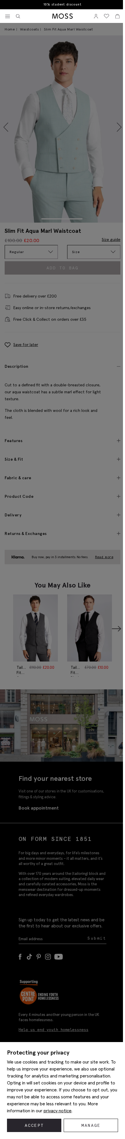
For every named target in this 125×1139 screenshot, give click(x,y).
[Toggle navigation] (7, 16)
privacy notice (58, 1110)
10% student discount (63, 4)
